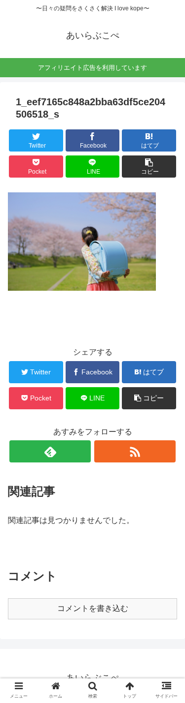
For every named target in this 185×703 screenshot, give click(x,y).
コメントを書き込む (92, 608)
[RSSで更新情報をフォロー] (135, 451)
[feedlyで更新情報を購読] (50, 451)
